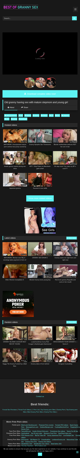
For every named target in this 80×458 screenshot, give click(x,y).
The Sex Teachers (27, 446)
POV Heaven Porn (27, 435)
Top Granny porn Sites (48, 409)
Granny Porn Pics (31, 441)
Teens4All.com (26, 431)
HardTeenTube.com (64, 433)
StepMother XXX (26, 443)
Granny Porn (61, 409)
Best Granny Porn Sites (35, 412)
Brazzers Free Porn (50, 433)
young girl (24, 119)
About (11, 107)
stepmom (66, 115)
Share (25, 107)
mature (45, 115)
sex (58, 115)
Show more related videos (40, 198)
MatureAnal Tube (72, 439)
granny (29, 115)
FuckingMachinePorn (62, 427)
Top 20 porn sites (36, 433)
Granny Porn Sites (50, 412)
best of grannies (11, 115)
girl (21, 115)
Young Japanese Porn (54, 435)
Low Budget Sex (68, 435)
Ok (40, 454)
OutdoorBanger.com (46, 427)
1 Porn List (35, 409)
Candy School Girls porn (40, 431)
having (37, 115)
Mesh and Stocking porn (29, 425)
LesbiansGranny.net (58, 439)
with (7, 119)
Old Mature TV (35, 439)
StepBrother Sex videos (41, 443)
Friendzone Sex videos (57, 431)
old (52, 115)
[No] (77, 452)
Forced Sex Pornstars (9, 409)
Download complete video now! (41, 94)
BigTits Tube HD (40, 435)
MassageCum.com (32, 427)
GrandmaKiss (45, 439)
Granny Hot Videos (44, 441)
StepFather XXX (56, 443)
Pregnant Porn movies (46, 425)
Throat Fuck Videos (24, 409)
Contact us (40, 396)
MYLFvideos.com (40, 446)
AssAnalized (25, 433)
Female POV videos (61, 425)
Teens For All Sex (72, 431)
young (15, 119)
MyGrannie (25, 439)
